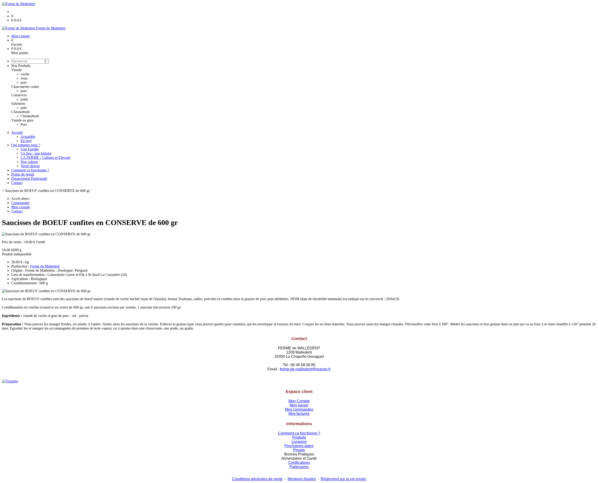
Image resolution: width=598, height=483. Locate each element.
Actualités (28, 137)
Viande (16, 70)
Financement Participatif (29, 179)
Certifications (299, 463)
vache (25, 74)
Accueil (17, 132)
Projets (299, 450)
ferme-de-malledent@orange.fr (305, 369)
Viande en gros (22, 120)
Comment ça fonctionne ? (30, 170)
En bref (26, 141)
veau (24, 78)
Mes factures (299, 414)
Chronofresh (20, 112)
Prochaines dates (299, 446)
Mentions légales (302, 479)
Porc (24, 124)
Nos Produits (20, 66)
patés (24, 99)
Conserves (19, 95)
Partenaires (299, 467)
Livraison (299, 442)
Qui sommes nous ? (25, 145)
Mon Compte (299, 401)
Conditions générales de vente (257, 479)
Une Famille (30, 149)
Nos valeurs (29, 162)
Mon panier (299, 405)
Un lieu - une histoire (36, 153)
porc (24, 82)
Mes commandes (299, 409)
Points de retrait (22, 174)
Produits (299, 437)
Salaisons (18, 103)
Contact (17, 183)
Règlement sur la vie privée (343, 479)
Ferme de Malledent (45, 266)
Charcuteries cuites (25, 87)
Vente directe (30, 166)
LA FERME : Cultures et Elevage (46, 158)
